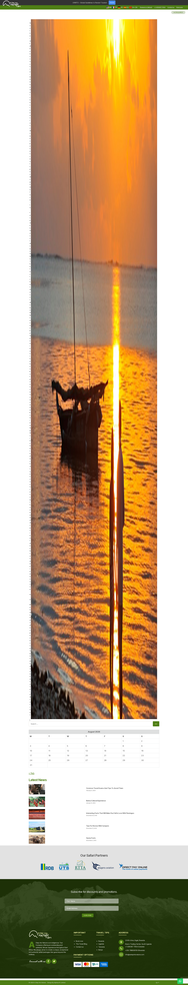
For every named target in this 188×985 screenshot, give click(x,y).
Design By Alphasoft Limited (56, 982)
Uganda (101, 944)
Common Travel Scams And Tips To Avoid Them (104, 788)
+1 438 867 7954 (159, 7)
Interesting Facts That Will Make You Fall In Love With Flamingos (110, 813)
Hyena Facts (91, 838)
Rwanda (101, 941)
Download (112, 2)
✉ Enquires (178, 12)
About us (156, 12)
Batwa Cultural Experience (96, 801)
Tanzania (101, 947)
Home (97, 12)
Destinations (109, 12)
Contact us (170, 7)
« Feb (31, 773)
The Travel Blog (81, 944)
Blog (166, 12)
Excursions (143, 12)
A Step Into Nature (40, 982)
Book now (179, 7)
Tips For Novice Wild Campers (97, 826)
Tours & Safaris (127, 12)
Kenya (100, 950)
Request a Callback (146, 7)
